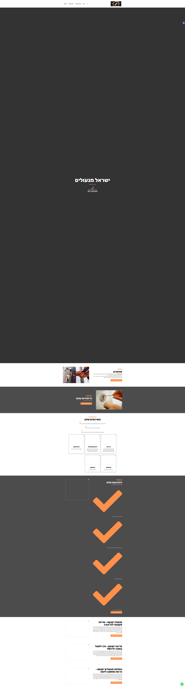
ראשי (88, 3)
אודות (84, 3)
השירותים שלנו (78, 3)
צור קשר (65, 3)
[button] (183, 23)
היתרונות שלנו (71, 3)
